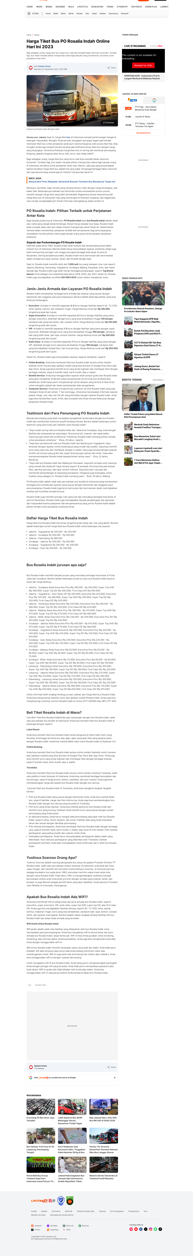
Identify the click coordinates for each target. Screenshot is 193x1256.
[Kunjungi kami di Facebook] (141, 1229)
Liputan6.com (51, 1236)
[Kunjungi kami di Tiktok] (160, 1229)
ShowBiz (60, 6)
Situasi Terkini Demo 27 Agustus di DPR (146, 356)
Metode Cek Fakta (38, 1215)
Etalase (103, 13)
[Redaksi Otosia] (31, 68)
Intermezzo (113, 13)
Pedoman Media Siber (85, 1211)
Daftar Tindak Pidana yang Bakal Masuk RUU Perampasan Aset (143, 415)
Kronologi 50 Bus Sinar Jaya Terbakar (40, 1119)
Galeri (94, 13)
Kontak (34, 1211)
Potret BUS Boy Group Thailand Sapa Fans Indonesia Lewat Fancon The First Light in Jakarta (40, 1178)
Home (48, 13)
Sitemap (102, 1211)
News (39, 6)
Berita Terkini (132, 379)
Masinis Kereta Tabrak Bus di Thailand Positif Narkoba (103, 1177)
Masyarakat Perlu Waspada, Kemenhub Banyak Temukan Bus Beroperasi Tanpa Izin (72, 181)
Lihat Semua (158, 380)
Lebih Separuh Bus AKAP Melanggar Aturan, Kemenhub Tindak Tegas (70, 1120)
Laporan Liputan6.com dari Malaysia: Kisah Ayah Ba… (148, 449)
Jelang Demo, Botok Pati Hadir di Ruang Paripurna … (148, 367)
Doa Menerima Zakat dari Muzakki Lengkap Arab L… (148, 438)
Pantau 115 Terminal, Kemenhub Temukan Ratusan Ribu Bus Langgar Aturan (103, 1149)
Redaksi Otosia (44, 66)
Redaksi (44, 1211)
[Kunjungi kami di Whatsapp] (155, 1229)
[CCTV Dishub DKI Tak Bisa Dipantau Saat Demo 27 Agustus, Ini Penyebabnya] (128, 344)
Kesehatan (97, 6)
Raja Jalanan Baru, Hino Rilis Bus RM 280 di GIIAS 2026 (103, 1119)
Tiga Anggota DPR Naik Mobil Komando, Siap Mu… (147, 320)
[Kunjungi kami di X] (145, 1229)
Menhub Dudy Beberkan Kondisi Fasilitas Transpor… (148, 426)
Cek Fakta (136, 6)
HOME (30, 6)
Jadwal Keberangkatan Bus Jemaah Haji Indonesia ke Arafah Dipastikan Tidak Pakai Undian (71, 1178)
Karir (146, 1211)
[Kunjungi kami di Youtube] (136, 1229)
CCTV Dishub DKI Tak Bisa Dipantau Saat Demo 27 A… (148, 344)
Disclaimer (56, 1211)
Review (80, 13)
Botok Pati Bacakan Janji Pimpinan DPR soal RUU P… (148, 332)
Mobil (55, 13)
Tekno (110, 6)
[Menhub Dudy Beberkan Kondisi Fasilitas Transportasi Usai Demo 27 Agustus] (128, 426)
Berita (71, 13)
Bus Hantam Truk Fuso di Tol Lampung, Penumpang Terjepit (40, 1149)
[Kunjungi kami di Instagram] (150, 1229)
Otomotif (122, 6)
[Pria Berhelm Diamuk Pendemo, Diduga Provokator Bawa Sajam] (143, 293)
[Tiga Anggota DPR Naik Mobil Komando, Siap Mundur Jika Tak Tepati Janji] (128, 320)
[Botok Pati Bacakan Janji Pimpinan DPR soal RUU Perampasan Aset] (128, 332)
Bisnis (49, 6)
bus (68, 137)
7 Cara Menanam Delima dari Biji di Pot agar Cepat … (148, 461)
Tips (87, 13)
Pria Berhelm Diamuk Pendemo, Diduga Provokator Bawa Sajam (143, 310)
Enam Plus (151, 6)
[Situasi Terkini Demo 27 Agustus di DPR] (128, 356)
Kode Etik (68, 1211)
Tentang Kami (133, 1211)
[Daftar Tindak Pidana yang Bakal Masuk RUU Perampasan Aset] (143, 397)
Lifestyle (82, 6)
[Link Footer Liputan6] (43, 1201)
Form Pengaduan (117, 1211)
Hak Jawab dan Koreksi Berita (61, 1215)
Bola (71, 6)
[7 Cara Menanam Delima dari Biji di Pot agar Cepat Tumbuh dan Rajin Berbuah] (128, 461)
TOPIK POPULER (130, 35)
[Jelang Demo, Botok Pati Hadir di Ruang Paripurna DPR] (128, 367)
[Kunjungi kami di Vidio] (131, 1229)
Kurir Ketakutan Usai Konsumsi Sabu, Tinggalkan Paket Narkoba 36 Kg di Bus (71, 1149)
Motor (63, 13)
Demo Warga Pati (132, 278)
